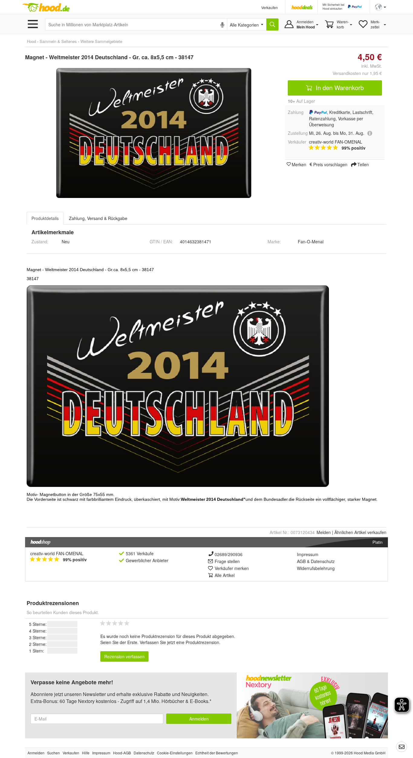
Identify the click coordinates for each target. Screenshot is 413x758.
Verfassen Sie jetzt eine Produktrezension (179, 642)
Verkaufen (269, 7)
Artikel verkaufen (360, 532)
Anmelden (199, 719)
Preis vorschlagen (330, 164)
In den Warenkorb (339, 87)
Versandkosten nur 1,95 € (357, 73)
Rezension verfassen (124, 656)
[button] (380, 6)
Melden (324, 532)
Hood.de (46, 7)
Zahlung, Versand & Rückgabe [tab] (98, 218)
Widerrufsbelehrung (316, 568)
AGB (301, 561)
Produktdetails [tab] (45, 218)
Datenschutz (323, 561)
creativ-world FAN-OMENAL (56, 553)
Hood (31, 41)
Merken (299, 164)
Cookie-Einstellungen (175, 752)
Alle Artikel (225, 575)
